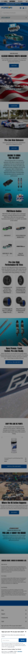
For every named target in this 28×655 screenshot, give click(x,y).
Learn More (19, 651)
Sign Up (22, 640)
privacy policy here (11, 646)
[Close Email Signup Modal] (25, 631)
